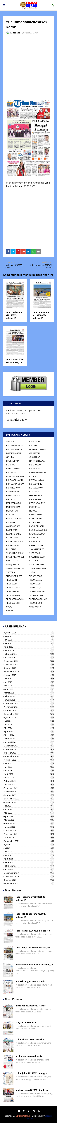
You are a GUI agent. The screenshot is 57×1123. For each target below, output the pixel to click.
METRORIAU (34, 507)
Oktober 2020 (29, 880)
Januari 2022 (29, 827)
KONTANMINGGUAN (15, 483)
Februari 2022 (29, 823)
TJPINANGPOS (35, 576)
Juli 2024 (29, 721)
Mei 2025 (29, 685)
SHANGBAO (34, 553)
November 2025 (29, 664)
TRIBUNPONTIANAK (38, 599)
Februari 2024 (29, 738)
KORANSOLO (35, 491)
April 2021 (29, 858)
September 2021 (29, 841)
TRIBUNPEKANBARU (15, 599)
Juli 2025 (29, 678)
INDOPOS (10, 464)
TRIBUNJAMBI (35, 583)
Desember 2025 (29, 661)
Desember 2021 (29, 830)
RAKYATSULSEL (13, 545)
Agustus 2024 (29, 717)
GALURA (10, 457)
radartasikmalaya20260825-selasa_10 (14, 315)
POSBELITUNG (35, 518)
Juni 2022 (29, 809)
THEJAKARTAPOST (14, 576)
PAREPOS (10, 514)
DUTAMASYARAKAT (38, 449)
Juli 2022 (29, 805)
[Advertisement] (28, 67)
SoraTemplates (23, 1115)
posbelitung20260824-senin (30, 981)
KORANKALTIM (35, 483)
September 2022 (29, 798)
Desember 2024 (29, 703)
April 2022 (29, 816)
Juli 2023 (29, 763)
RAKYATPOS (34, 541)
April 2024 (29, 731)
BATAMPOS (34, 445)
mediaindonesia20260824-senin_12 (34, 964)
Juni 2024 (29, 724)
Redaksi (17, 32)
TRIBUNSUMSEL (13, 603)
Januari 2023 (29, 784)
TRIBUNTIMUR (35, 603)
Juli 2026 (29, 636)
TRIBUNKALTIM (12, 591)
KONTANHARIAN (36, 480)
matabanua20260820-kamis (31, 1005)
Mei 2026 (29, 643)
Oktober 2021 (29, 837)
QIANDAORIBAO (13, 526)
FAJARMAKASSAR (13, 453)
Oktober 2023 (29, 752)
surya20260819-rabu (26, 1022)
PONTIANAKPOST (14, 518)
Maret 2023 (29, 777)
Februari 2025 (29, 696)
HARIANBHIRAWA (37, 460)
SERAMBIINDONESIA (15, 553)
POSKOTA (10, 522)
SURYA (32, 572)
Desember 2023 (29, 745)
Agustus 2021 (29, 844)
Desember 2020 (29, 872)
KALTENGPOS (12, 472)
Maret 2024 (29, 735)
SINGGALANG (12, 560)
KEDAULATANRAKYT (15, 476)
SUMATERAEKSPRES (38, 568)
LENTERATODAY (36, 495)
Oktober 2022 (29, 795)
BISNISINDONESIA (14, 449)
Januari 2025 (29, 699)
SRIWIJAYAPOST (13, 564)
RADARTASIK (35, 537)
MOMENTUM (12, 510)
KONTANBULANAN (14, 480)
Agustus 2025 (29, 675)
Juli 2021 (29, 848)
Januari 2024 (29, 742)
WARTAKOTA (35, 606)
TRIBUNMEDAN (36, 595)
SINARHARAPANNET (15, 556)
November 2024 (29, 706)
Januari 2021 (29, 869)
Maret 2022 (29, 819)
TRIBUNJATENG (13, 587)
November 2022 (29, 791)
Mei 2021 (29, 855)
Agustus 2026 (29, 632)
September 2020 (29, 883)
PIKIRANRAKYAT (36, 514)
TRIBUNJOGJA (35, 587)
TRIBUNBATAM (35, 579)
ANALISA (10, 441)
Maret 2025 (29, 692)
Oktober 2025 (29, 668)
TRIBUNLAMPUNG (37, 591)
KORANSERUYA (13, 487)
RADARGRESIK (12, 530)
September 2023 (29, 756)
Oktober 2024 (29, 710)
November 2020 (29, 876)
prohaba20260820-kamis (29, 1056)
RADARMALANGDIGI (38, 530)
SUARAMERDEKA (36, 564)
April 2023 (29, 774)
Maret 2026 (29, 650)
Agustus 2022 (29, 802)
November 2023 (29, 749)
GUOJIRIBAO (34, 457)
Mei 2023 (29, 770)
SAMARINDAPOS (36, 549)
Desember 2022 (29, 788)
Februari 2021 (29, 865)
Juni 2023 (29, 767)
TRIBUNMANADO (13, 595)
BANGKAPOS (35, 441)
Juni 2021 (29, 851)
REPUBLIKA (11, 549)
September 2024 (29, 714)
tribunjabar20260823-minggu (31, 1073)
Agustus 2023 (29, 759)
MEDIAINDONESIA (37, 503)
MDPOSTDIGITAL (13, 503)
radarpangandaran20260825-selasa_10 (41, 315)
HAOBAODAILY (12, 460)
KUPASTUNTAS (13, 495)
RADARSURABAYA (37, 533)
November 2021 (29, 834)
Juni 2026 (29, 639)
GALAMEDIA (34, 453)
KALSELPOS (34, 468)
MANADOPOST (13, 499)
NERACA (33, 510)
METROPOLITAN (13, 507)
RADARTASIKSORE (14, 541)
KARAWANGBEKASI (38, 472)
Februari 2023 (29, 781)
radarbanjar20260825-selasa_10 (33, 947)
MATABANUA (35, 499)
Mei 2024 (29, 728)
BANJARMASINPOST (15, 445)
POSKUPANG (35, 522)
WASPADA (11, 610)
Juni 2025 (29, 682)
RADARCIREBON (36, 526)
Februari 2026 (29, 653)
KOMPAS (33, 476)
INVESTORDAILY (13, 468)
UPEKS (9, 606)
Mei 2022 (29, 812)
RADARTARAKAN (13, 537)
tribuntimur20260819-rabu (30, 1039)
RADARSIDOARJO (13, 533)
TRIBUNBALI (11, 579)
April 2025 (29, 689)
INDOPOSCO (35, 464)
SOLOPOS (33, 560)
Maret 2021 (29, 862)
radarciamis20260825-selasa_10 (14, 361)
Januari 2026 (29, 657)
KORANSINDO (12, 491)
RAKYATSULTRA (36, 545)
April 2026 (29, 646)
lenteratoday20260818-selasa (32, 1090)
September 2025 (29, 671)
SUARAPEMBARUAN (15, 568)
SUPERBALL (11, 572)
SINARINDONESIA (37, 556)
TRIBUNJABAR (12, 583)
